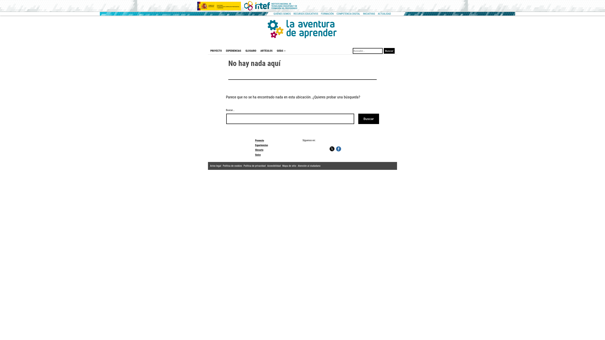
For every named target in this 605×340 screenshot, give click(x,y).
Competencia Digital (348, 13)
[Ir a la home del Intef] (270, 6)
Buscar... (230, 110)
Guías (280, 50)
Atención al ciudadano (309, 165)
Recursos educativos (306, 13)
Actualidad (384, 13)
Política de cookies (232, 165)
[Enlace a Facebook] (338, 148)
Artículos (266, 50)
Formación (327, 13)
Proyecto (216, 50)
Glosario (250, 50)
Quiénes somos (282, 13)
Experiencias (233, 50)
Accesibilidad (274, 165)
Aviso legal (215, 165)
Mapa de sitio (289, 165)
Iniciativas (369, 13)
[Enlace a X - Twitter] (331, 149)
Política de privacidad (255, 165)
